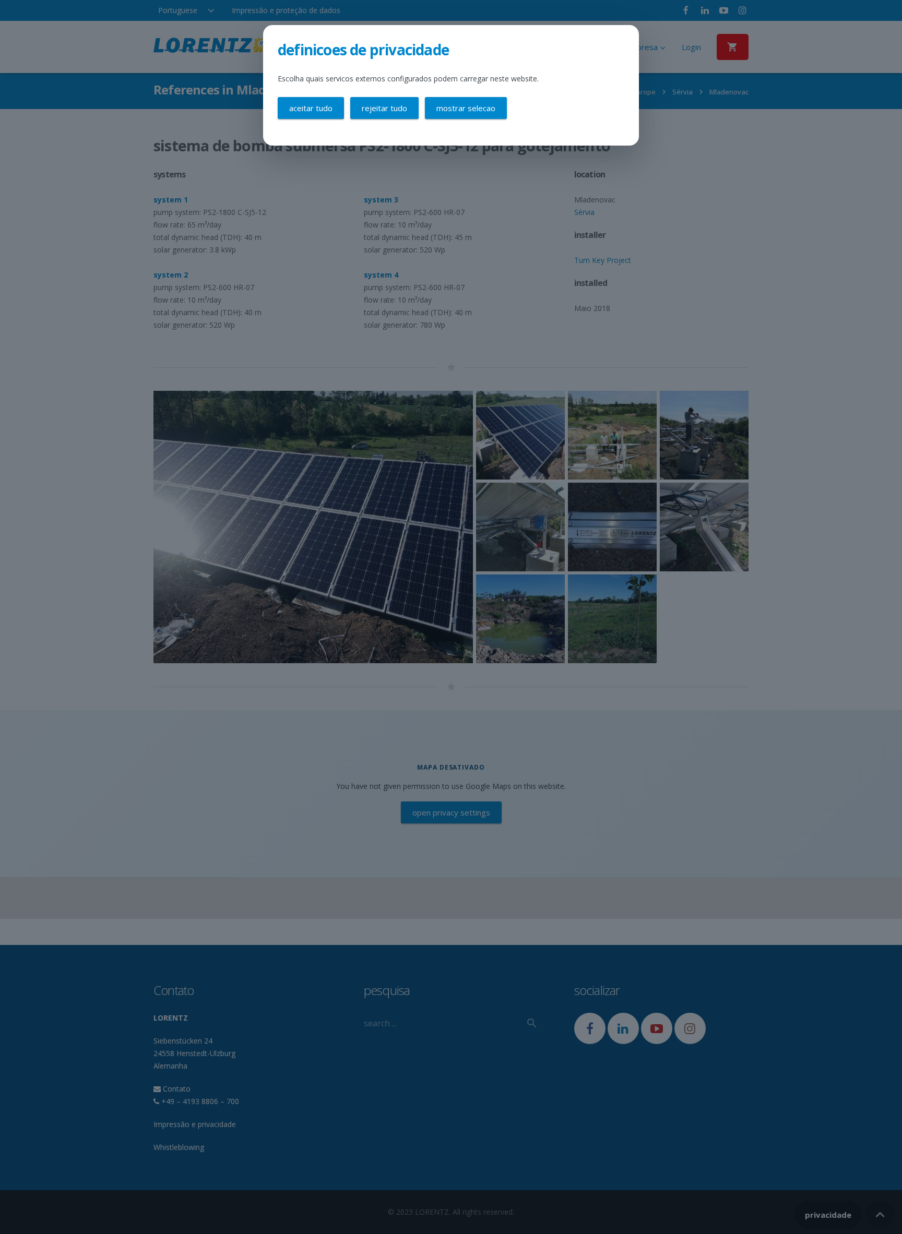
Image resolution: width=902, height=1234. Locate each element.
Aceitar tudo (311, 108)
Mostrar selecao (465, 108)
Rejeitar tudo (384, 108)
